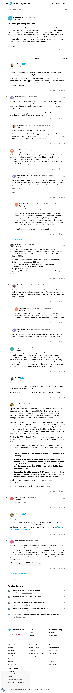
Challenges (32, 640)
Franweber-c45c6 (18, 17)
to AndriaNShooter (47, 175)
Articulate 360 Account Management (25, 590)
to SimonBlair (41, 284)
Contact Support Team (35, 656)
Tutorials (31, 635)
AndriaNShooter (20, 150)
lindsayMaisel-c (19, 348)
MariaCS (17, 378)
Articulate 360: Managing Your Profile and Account (30, 608)
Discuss (10, 647)
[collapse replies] (6, 64)
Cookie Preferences (46, 689)
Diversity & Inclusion (55, 656)
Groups (10, 661)
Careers (51, 661)
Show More (20, 239)
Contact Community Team (36, 653)
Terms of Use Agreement (15, 679)
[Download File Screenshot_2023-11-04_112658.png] (39, 564)
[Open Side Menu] (7, 3)
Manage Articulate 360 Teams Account (26, 596)
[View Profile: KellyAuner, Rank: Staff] (12, 515)
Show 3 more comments (18, 573)
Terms (30, 689)
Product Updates (54, 635)
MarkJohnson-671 (20, 96)
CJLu (24, 617)
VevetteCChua (25, 611)
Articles (51, 632)
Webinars (31, 638)
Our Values (52, 653)
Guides (31, 632)
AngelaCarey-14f (20, 497)
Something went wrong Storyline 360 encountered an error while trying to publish (36, 614)
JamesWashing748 (20, 540)
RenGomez (18, 64)
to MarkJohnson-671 (44, 125)
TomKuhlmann (27, 593)
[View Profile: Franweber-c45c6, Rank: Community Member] (10, 18)
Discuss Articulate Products (16, 9)
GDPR (10, 676)
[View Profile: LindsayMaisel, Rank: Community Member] (12, 405)
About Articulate (54, 647)
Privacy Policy (12, 674)
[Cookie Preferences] (3, 690)
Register (57, 3)
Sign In (64, 3)
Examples (11, 656)
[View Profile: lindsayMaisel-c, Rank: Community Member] (12, 349)
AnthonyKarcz (25, 605)
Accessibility (53, 658)
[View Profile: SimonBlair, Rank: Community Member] (12, 245)
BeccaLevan (20, 125)
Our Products (53, 650)
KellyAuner (18, 514)
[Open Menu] (66, 9)
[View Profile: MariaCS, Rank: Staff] (12, 379)
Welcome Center (34, 647)
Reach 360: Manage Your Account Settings (27, 602)
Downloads (11, 653)
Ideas (10, 658)
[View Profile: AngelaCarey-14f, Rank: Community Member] (12, 498)
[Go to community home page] (19, 3)
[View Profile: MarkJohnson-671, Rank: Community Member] (12, 97)
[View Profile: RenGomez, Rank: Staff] (12, 65)
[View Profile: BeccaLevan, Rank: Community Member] (14, 126)
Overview (11, 671)
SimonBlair (18, 244)
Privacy (36, 689)
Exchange (11, 650)
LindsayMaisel (19, 403)
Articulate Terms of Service (16, 682)
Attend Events (12, 664)
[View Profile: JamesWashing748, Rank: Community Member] (12, 542)
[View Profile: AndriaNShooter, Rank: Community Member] (12, 151)
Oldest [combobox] (64, 58)
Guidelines (32, 650)
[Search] (52, 3)
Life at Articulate (54, 664)
